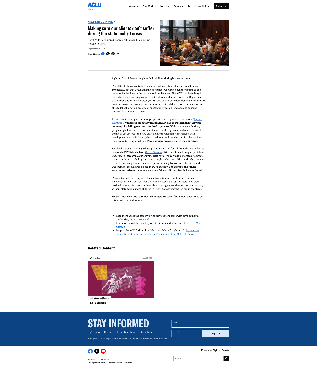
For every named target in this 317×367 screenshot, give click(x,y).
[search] (226, 358)
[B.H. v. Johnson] (121, 280)
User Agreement (94, 363)
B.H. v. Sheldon (153, 152)
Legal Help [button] (201, 6)
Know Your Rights (210, 350)
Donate (225, 350)
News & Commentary (100, 22)
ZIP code (176, 332)
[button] (113, 54)
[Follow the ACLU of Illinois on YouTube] (103, 351)
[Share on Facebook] (103, 54)
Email (175, 322)
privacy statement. (160, 339)
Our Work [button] (148, 6)
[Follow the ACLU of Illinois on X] (96, 351)
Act (189, 6)
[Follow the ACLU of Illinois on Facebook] (90, 351)
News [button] (163, 6)
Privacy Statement (108, 363)
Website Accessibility (124, 363)
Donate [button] (220, 6)
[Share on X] (108, 54)
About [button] (132, 6)
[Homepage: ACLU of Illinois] (96, 6)
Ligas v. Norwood (138, 219)
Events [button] (177, 6)
